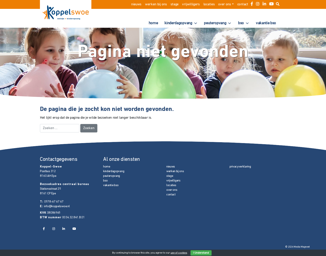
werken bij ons (156, 4)
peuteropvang (215, 23)
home (153, 23)
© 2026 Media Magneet (297, 247)
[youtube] (271, 4)
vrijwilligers (191, 4)
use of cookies (179, 253)
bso (241, 23)
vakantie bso (266, 23)
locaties (209, 4)
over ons (224, 4)
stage (175, 4)
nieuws (136, 4)
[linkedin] (264, 4)
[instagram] (257, 4)
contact (242, 4)
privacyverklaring (240, 166)
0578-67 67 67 (54, 201)
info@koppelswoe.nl (57, 206)
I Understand (201, 253)
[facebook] (252, 4)
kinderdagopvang (178, 23)
